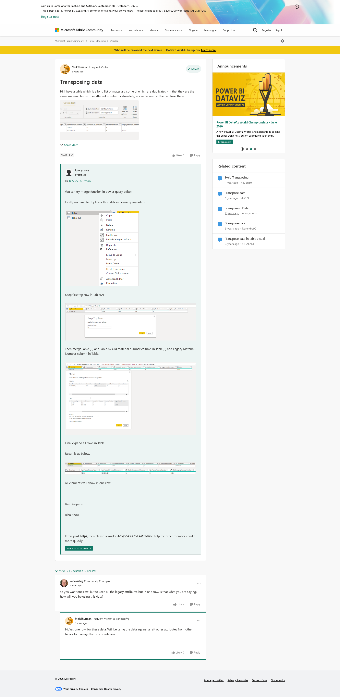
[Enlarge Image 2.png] (130, 321)
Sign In (279, 30)
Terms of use (259, 680)
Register (266, 30)
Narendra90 (249, 228)
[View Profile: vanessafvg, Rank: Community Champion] (64, 583)
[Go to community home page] (79, 30)
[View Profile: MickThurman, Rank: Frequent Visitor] (65, 69)
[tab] (247, 149)
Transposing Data (237, 208)
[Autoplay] (242, 149)
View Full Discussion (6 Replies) (77, 571)
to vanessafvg (121, 618)
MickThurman (80, 67)
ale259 (245, 198)
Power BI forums (97, 40)
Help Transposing (237, 177)
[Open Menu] (282, 41)
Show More (71, 145)
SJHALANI (248, 244)
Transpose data (235, 193)
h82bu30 (246, 182)
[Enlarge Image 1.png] (102, 248)
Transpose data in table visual (245, 239)
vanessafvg (76, 581)
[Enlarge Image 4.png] (130, 465)
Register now (50, 16)
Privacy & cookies (237, 680)
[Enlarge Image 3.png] (130, 398)
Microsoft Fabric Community (69, 40)
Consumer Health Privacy (106, 689)
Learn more (208, 50)
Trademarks (278, 680)
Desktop (114, 40)
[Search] (255, 30)
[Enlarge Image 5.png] (130, 471)
